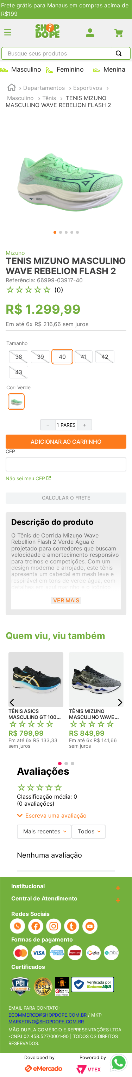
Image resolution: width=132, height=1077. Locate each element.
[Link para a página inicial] (12, 88)
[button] (7, 33)
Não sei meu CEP (25, 478)
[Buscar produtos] (120, 53)
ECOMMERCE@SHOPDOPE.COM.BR (47, 1015)
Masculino (20, 97)
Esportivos (87, 87)
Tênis (49, 97)
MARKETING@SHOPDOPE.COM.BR (46, 1021)
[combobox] (66, 54)
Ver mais (66, 600)
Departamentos (44, 87)
